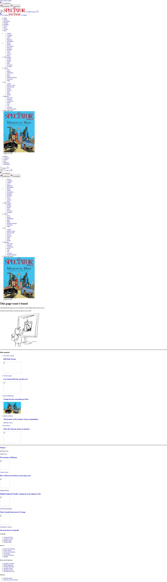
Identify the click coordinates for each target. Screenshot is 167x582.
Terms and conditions (9, 552)
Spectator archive (8, 568)
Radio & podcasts (12, 77)
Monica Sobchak (8, 416)
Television (10, 79)
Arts (8, 69)
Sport (8, 91)
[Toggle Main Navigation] (1, 11)
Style (8, 93)
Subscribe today (7, 578)
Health (9, 94)
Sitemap (5, 556)
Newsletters (6, 21)
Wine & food (10, 87)
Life (4, 82)
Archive (5, 29)
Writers (5, 19)
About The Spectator (9, 549)
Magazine (9, 40)
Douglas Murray (4, 490)
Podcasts (5, 23)
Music (8, 76)
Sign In (34, 12)
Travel (8, 88)
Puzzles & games (11, 109)
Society (9, 60)
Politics (9, 33)
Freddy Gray (3, 454)
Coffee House (7, 57)
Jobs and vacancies (8, 555)
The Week (10, 98)
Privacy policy (7, 550)
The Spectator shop (8, 566)
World (8, 62)
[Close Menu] (1, 170)
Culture (9, 36)
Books (9, 71)
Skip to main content (5, 0)
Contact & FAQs (8, 537)
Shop (4, 30)
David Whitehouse (8, 396)
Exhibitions (10, 73)
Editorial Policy (7, 542)
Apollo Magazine (8, 565)
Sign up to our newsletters (10, 580)
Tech (8, 38)
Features (9, 99)
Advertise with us (8, 539)
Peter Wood (6, 425)
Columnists (10, 101)
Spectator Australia (8, 563)
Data (8, 63)
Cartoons (9, 107)
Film (8, 74)
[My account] (38, 12)
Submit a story (7, 540)
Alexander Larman (8, 355)
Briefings (6, 24)
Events (5, 26)
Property (9, 90)
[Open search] (1, 168)
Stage (8, 80)
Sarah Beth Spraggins (6, 508)
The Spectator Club (8, 571)
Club (4, 27)
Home (5, 18)
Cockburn (9, 35)
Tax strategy (6, 553)
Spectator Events (8, 570)
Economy (9, 65)
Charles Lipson (7, 376)
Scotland (9, 66)
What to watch (11, 85)
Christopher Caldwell (6, 527)
